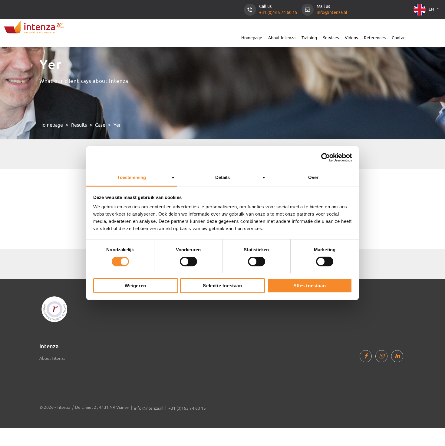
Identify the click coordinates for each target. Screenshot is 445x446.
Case (100, 125)
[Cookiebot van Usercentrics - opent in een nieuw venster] (325, 157)
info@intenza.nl (332, 12)
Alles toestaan (309, 285)
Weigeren (135, 285)
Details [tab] (222, 177)
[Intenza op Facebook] (366, 356)
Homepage (251, 38)
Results (79, 125)
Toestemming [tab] (131, 177)
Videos (351, 38)
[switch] (188, 261)
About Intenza (281, 38)
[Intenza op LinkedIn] (397, 356)
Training (309, 38)
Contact (399, 38)
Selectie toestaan (222, 285)
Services (331, 38)
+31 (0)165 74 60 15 (278, 12)
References (375, 38)
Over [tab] (313, 177)
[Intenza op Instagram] (381, 356)
